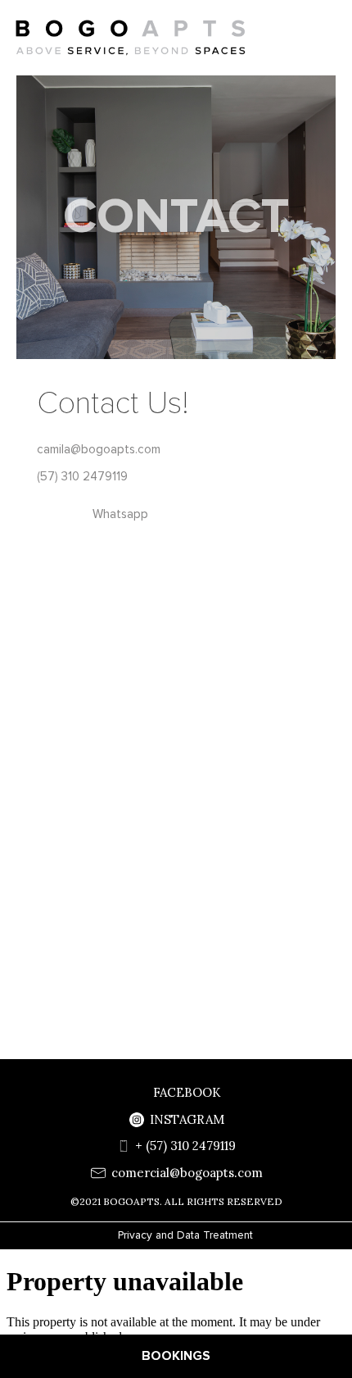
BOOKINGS (176, 1356)
